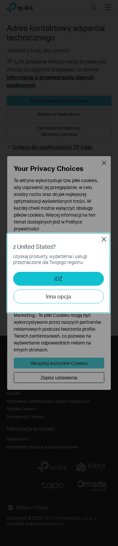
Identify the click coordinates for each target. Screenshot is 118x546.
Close (104, 239)
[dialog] (59, 273)
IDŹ (58, 278)
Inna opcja (58, 296)
